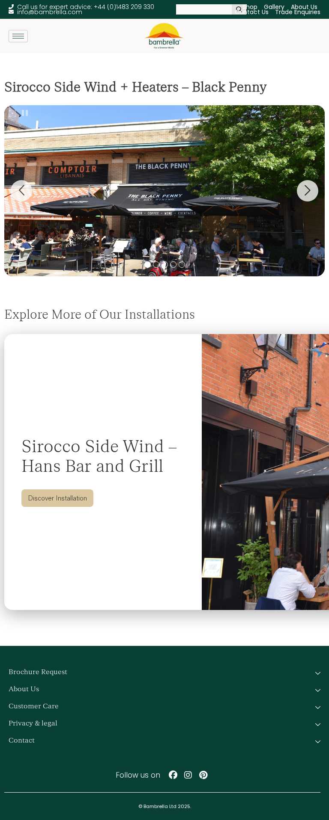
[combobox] (204, 9)
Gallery (274, 6)
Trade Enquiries (297, 12)
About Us (304, 6)
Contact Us (252, 12)
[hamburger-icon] (18, 36)
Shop (249, 6)
